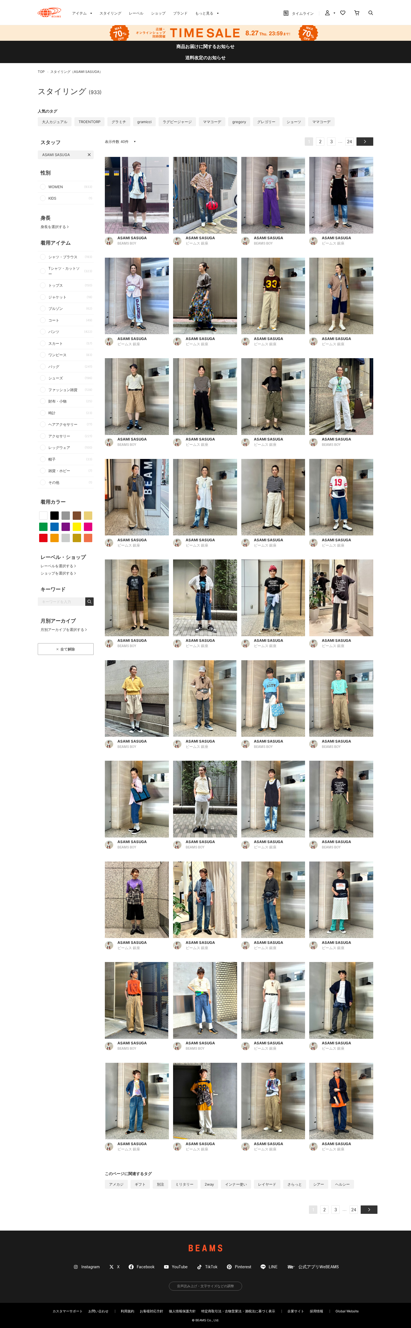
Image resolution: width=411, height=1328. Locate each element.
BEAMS (205, 1248)
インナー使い (236, 1184)
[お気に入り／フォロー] (342, 13)
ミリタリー (184, 1184)
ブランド (180, 13)
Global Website (347, 1311)
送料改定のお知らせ (205, 57)
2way (209, 1184)
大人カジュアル (54, 121)
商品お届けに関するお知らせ (205, 46)
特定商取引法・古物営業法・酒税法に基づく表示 (238, 1311)
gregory (239, 121)
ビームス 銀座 (197, 243)
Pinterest (243, 1267)
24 (349, 142)
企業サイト (295, 1311)
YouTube (180, 1267)
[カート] (356, 13)
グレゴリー (266, 121)
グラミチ (119, 121)
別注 (160, 1184)
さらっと (294, 1184)
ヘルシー (342, 1184)
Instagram (90, 1267)
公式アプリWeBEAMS (318, 1267)
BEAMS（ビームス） (49, 13)
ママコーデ (212, 121)
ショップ (158, 13)
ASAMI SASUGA (56, 154)
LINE (273, 1267)
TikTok (211, 1267)
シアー (318, 1184)
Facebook (146, 1267)
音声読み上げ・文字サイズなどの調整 (205, 1286)
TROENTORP (89, 121)
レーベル (136, 13)
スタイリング (110, 13)
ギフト (140, 1184)
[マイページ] (329, 13)
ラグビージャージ (177, 121)
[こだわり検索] (370, 13)
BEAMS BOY (126, 243)
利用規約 (127, 1311)
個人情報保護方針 (182, 1311)
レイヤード (267, 1184)
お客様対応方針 (151, 1311)
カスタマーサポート (68, 1311)
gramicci (144, 121)
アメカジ (116, 1184)
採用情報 (316, 1311)
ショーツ (294, 121)
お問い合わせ (98, 1311)
